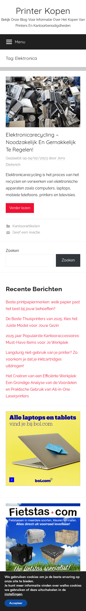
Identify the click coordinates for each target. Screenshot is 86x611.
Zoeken (12, 250)
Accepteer (15, 603)
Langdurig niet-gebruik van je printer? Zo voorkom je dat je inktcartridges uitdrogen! (42, 359)
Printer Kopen (43, 10)
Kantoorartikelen (26, 226)
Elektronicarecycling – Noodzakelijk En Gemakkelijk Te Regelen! (41, 142)
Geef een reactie (26, 232)
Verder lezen (19, 208)
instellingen (13, 594)
